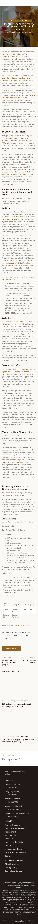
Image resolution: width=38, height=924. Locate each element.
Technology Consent (14, 871)
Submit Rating (12, 648)
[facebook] (7, 876)
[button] (35, 3)
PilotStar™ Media (19, 921)
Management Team (13, 849)
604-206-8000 (13, 816)
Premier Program (12, 825)
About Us (9, 839)
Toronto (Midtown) (13, 799)
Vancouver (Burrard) (14, 806)
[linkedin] (16, 876)
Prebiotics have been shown (12, 236)
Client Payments (12, 864)
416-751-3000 (13, 802)
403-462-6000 (13, 795)
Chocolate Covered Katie (21, 626)
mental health (13, 59)
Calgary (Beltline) (12, 784)
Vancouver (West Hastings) (17, 813)
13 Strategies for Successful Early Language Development (17, 705)
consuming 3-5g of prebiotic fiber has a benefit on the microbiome (18, 371)
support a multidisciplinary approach (15, 462)
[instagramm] (12, 876)
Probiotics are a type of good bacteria (15, 321)
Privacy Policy (11, 868)
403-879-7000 (13, 787)
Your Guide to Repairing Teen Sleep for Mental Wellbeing (18, 740)
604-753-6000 (13, 809)
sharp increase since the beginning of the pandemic (18, 54)
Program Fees (11, 835)
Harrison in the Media (14, 842)
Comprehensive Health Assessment (15, 830)
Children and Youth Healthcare (19, 20)
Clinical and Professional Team (15, 854)
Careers (8, 846)
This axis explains (19, 83)
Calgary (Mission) (12, 791)
